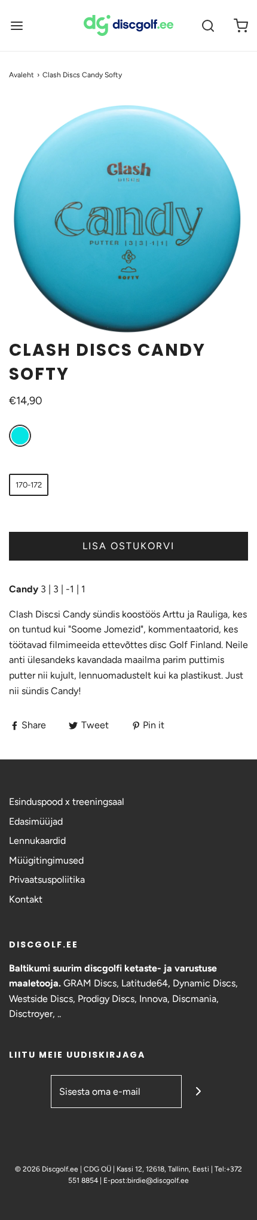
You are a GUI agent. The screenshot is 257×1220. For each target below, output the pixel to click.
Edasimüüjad (36, 821)
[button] (128, 218)
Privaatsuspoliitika (47, 879)
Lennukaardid (37, 840)
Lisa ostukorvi (128, 546)
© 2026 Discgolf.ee (47, 1169)
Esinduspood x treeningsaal (66, 801)
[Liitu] (198, 1091)
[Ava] (16, 25)
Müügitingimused (46, 860)
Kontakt (25, 899)
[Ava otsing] (207, 25)
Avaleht (21, 75)
